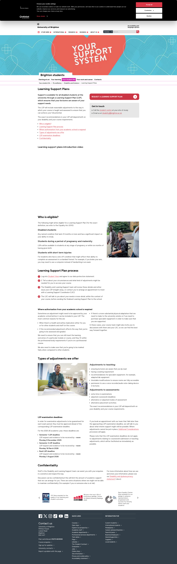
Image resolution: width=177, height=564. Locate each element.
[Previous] (39, 497)
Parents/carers (110, 532)
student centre (106, 110)
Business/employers (112, 535)
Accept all (149, 4)
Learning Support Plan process (51, 127)
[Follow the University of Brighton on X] (45, 516)
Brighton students (52, 75)
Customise (148, 10)
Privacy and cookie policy (80, 556)
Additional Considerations (128, 429)
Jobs (73, 549)
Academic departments (80, 532)
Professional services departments (83, 535)
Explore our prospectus (79, 528)
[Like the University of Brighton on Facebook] (40, 516)
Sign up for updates (46, 545)
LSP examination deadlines (49, 135)
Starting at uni (44, 79)
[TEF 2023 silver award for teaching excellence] (45, 498)
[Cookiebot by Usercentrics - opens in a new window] (24, 17)
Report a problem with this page (50, 551)
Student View (53, 276)
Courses (75, 523)
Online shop (76, 551)
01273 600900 (57, 539)
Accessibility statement (80, 558)
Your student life (69, 79)
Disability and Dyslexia (71, 83)
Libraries (74, 542)
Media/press (109, 528)
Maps (74, 539)
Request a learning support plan (107, 97)
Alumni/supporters (111, 537)
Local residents (110, 542)
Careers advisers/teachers (114, 530)
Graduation (75, 546)
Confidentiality (45, 138)
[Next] (137, 497)
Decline (149, 16)
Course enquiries (45, 542)
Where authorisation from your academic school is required (62, 130)
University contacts (46, 548)
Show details (41, 16)
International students (112, 525)
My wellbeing (57, 83)
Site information (77, 554)
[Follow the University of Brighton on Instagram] (50, 516)
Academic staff (77, 530)
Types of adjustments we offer (51, 132)
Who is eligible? (45, 124)
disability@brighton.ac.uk (112, 113)
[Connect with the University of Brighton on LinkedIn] (66, 516)
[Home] (39, 32)
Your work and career (85, 79)
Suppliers (108, 539)
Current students (111, 523)
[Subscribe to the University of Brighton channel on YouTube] (61, 516)
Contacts (97, 79)
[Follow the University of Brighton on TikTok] (55, 516)
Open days (75, 525)
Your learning (56, 79)
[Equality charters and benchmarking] (111, 499)
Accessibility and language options (133, 26)
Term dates (75, 537)
